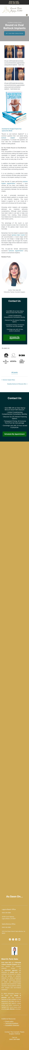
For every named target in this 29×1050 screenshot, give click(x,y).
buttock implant (8, 138)
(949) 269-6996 (14, 3)
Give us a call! (14, 1)
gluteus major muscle (18, 235)
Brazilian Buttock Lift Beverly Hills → (17, 384)
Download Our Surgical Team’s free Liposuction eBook (11, 129)
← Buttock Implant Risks (8, 380)
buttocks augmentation (16, 250)
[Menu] (27, 15)
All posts (14, 372)
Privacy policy (9, 1021)
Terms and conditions (11, 1023)
